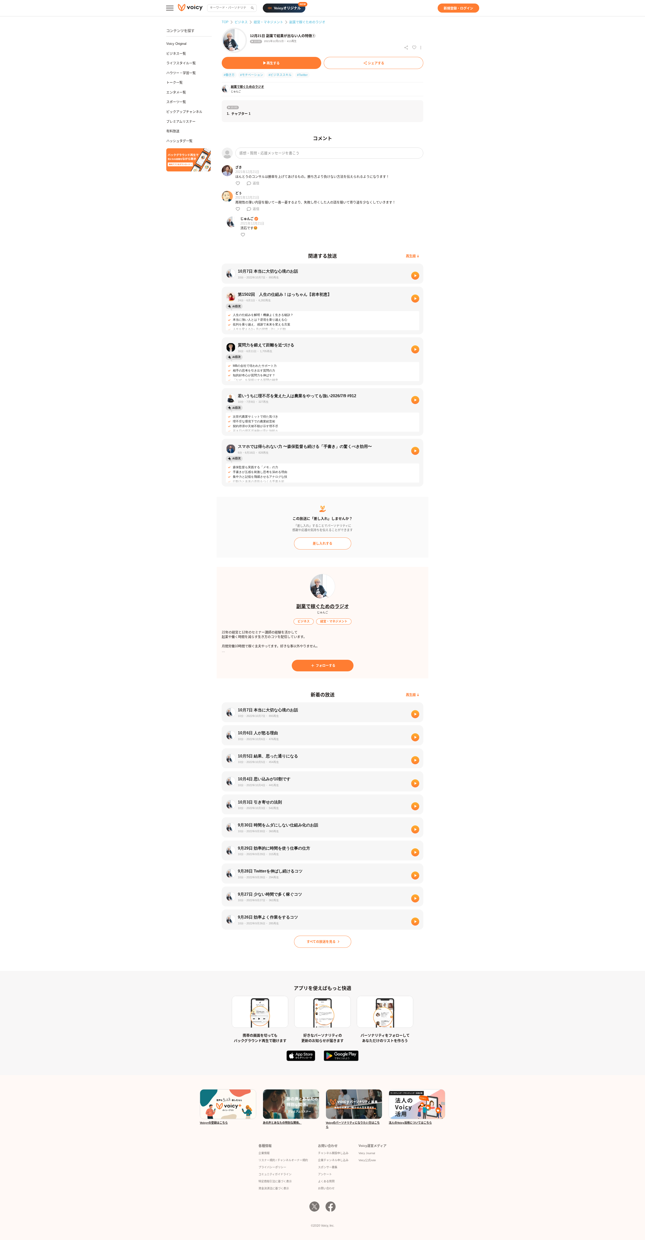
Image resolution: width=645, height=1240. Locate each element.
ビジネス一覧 (176, 53)
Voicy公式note (367, 1160)
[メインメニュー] (170, 8)
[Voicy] (190, 8)
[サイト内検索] (251, 8)
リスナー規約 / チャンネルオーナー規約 (283, 1160)
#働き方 (229, 75)
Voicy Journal (367, 1153)
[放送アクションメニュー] (420, 47)
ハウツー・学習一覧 (181, 73)
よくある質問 (326, 1181)
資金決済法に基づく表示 (274, 1188)
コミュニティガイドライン (275, 1174)
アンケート (325, 1174)
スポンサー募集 (327, 1167)
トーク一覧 (174, 82)
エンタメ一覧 (176, 92)
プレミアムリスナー (181, 121)
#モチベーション (251, 75)
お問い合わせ (326, 1188)
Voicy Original (176, 44)
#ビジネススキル (280, 75)
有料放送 (172, 131)
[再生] (415, 276)
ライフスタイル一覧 (181, 63)
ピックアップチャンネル (184, 112)
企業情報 (264, 1153)
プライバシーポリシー (272, 1167)
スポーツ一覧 (176, 102)
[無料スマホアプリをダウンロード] (188, 159)
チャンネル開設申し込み (333, 1153)
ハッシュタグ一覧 (179, 141)
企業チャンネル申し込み (333, 1160)
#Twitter (302, 75)
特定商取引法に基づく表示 (275, 1181)
